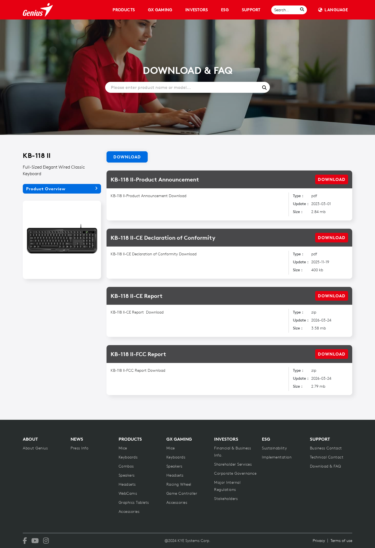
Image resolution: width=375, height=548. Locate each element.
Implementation (277, 457)
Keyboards (128, 457)
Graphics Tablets (134, 502)
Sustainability (274, 448)
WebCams (128, 493)
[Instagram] (46, 540)
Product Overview (46, 188)
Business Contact (326, 448)
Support (251, 9)
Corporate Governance (235, 473)
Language (336, 9)
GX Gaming (160, 9)
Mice (123, 448)
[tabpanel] (229, 278)
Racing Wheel (178, 484)
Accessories (129, 511)
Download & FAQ (325, 466)
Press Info (79, 448)
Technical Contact (327, 457)
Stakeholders (226, 498)
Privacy (319, 540)
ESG (225, 9)
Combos (126, 466)
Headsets (127, 484)
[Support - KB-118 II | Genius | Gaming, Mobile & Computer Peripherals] (38, 9)
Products (124, 9)
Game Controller (181, 493)
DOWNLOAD (331, 179)
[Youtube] (35, 540)
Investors (196, 9)
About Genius (35, 448)
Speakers (127, 475)
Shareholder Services (233, 464)
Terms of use (341, 540)
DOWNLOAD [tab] (127, 157)
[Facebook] (25, 540)
